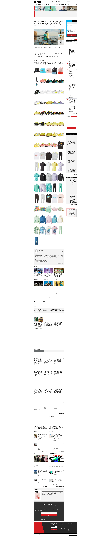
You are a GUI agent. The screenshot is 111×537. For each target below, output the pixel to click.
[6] (37, 81)
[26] (37, 123)
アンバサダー (45, 291)
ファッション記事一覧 (44, 451)
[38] (49, 145)
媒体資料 (69, 530)
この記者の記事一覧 (59, 263)
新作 (34, 25)
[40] (61, 145)
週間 (74, 41)
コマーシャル (48, 291)
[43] (49, 155)
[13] (49, 92)
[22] (43, 113)
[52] (43, 177)
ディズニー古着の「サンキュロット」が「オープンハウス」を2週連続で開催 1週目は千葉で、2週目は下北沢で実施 (72, 101)
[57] (43, 187)
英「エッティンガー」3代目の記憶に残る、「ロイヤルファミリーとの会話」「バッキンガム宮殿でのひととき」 (48, 373)
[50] (61, 166)
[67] (43, 209)
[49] (55, 166)
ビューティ (40, 4)
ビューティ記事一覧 (60, 451)
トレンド (35, 409)
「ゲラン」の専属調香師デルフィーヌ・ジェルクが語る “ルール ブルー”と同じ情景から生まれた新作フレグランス (56, 427)
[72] (43, 219)
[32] (43, 134)
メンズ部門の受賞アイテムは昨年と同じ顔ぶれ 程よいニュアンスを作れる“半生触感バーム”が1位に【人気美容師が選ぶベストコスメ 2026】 (57, 445)
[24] (55, 113)
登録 (71, 35)
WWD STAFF (35, 430)
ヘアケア (56, 438)
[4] (55, 70)
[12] (43, 92)
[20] (61, 102)
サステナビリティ (56, 4)
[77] (43, 230)
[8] (49, 81)
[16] (37, 102)
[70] (61, 209)
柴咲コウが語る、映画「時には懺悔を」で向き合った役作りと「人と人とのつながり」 (60, 13)
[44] (55, 155)
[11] (37, 92)
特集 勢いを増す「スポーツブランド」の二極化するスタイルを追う (38, 329)
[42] (43, 155)
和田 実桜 (50, 430)
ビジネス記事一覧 (45, 486)
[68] (49, 209)
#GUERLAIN (50, 432)
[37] (43, 145)
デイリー (69, 41)
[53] (49, 177)
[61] (37, 198)
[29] (55, 123)
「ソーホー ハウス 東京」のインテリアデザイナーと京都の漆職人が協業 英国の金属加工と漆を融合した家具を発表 (58, 360)
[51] (37, 177)
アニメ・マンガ (40, 25)
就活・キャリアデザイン (49, 4)
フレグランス (55, 429)
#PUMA (40, 304)
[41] (37, 155)
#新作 (40, 303)
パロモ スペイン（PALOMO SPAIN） (46, 56)
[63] (49, 198)
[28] (49, 123)
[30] (61, 123)
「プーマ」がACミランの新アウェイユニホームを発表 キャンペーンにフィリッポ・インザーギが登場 (58, 324)
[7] (43, 81)
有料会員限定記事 (58, 1)
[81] (37, 241)
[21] (37, 113)
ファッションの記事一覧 (60, 413)
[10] (61, 81)
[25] (61, 113)
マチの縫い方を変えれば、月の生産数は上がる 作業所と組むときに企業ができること (56, 464)
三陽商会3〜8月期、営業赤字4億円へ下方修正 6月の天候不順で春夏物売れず (42, 471)
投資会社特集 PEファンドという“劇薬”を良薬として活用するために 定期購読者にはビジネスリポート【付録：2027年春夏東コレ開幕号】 (71, 136)
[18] (49, 102)
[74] (55, 219)
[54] (55, 177)
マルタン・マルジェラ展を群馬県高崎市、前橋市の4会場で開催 (72, 71)
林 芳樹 (34, 466)
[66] (37, 209)
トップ (61, 523)
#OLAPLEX (54, 440)
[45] (61, 155)
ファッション (36, 4)
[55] (61, 177)
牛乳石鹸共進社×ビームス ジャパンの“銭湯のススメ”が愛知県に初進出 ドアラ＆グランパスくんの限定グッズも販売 (72, 94)
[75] (61, 219)
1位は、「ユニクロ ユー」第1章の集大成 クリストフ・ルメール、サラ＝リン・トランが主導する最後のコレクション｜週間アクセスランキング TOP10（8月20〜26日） (38, 374)
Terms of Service (44, 519)
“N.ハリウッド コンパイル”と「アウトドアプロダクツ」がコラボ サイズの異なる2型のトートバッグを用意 (42, 310)
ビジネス (43, 4)
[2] (43, 70)
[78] (49, 230)
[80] (61, 230)
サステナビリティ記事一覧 (59, 486)
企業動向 (37, 465)
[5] (61, 70)
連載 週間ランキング (73, 82)
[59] (55, 187)
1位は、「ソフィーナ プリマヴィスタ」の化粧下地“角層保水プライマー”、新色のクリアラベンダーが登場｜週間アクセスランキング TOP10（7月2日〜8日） (58, 340)
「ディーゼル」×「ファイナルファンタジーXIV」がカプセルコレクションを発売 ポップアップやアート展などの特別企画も (38, 360)
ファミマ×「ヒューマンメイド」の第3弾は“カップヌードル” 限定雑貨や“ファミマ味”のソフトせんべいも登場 (72, 51)
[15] (61, 92)
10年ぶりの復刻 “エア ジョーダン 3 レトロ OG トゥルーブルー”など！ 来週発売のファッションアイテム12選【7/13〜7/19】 (48, 339)
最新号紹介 (71, 4)
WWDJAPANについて (70, 523)
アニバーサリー (38, 291)
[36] (37, 145)
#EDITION (39, 449)
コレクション (65, 4)
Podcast (54, 466)
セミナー (72, 1)
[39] (55, 145)
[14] (55, 92)
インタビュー (35, 328)
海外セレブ (70, 89)
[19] (55, 102)
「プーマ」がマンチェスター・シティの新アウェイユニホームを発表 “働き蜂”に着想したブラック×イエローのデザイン (48, 324)
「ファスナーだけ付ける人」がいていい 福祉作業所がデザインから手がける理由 (57, 471)
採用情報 (69, 529)
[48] (49, 166)
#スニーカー (44, 301)
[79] (55, 230)
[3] (49, 70)
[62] (43, 198)
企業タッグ (36, 25)
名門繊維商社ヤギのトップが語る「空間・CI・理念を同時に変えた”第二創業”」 (71, 175)
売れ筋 (54, 438)
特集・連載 (61, 4)
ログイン (76, 1)
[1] (37, 70)
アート (41, 363)
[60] (61, 187)
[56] (37, 187)
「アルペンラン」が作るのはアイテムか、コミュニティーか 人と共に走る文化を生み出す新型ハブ (71, 166)
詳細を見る (72, 141)
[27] (43, 123)
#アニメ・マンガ (47, 303)
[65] (61, 198)
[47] (43, 166)
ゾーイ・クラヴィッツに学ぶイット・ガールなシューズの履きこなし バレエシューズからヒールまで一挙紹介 (72, 86)
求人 (68, 4)
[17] (43, 102)
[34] (55, 134)
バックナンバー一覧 (74, 144)
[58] (49, 187)
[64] (55, 198)
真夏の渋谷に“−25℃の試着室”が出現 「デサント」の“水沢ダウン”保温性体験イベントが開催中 (58, 373)
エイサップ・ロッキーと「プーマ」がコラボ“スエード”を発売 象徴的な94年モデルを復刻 (38, 339)
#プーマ (40, 306)
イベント (35, 291)
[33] (49, 134)
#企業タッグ (42, 303)
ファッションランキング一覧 (73, 113)
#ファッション (41, 301)
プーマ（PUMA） (37, 47)
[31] (37, 134)
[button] (76, 4)
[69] (55, 209)
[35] (61, 42)
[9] (55, 81)
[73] (49, 219)
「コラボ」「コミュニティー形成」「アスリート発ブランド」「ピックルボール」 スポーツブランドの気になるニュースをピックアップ (38, 324)
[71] (37, 219)
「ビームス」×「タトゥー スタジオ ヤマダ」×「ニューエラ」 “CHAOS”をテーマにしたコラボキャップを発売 (48, 360)
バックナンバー (64, 1)
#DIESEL (35, 432)
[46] (37, 166)
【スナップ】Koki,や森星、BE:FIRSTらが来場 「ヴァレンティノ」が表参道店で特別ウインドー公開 (55, 310)
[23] (49, 113)
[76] (37, 230)
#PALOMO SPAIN (44, 304)
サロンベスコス (59, 438)
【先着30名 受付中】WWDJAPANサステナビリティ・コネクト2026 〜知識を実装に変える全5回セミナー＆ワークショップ (50, 14)
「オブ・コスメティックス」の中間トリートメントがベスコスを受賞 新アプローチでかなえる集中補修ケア (73, 204)
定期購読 (68, 1)
